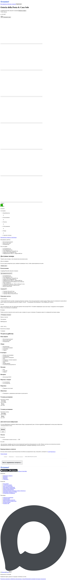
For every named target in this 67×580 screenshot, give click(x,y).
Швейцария (11, 456)
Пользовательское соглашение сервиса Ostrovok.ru (14, 490)
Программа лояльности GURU (10, 491)
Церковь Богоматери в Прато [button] (9, 285)
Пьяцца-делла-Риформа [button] (8, 279)
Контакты (5, 476)
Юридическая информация (9, 488)
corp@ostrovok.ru (51, 451)
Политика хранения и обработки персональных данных (13, 578)
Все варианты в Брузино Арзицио (8, 4)
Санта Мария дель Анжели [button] (9, 278)
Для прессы (5, 479)
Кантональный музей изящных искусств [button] (12, 281)
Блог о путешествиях (8, 486)
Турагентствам (6, 498)
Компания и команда (7, 475)
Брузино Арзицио (19, 456)
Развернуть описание (6, 314)
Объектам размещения (8, 497)
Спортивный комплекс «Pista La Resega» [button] (12, 284)
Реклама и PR (6, 503)
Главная (5, 456)
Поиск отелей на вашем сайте (9, 501)
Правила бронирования (8, 489)
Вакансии (5, 478)
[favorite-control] (2, 17)
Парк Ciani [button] (5, 282)
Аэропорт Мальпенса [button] (8, 292)
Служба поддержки (7, 484)
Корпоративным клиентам (9, 499)
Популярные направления (9, 487)
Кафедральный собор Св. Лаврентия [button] (11, 280)
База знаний (6, 483)
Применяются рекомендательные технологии (36, 578)
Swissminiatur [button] (6, 275)
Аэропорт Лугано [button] (7, 291)
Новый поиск (18, 4)
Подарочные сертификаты (9, 493)
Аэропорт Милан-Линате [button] (8, 293)
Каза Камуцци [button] (6, 277)
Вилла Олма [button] (6, 286)
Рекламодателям (6, 502)
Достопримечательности (6, 273)
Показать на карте (22, 10)
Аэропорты (3, 288)
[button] (33, 31)
